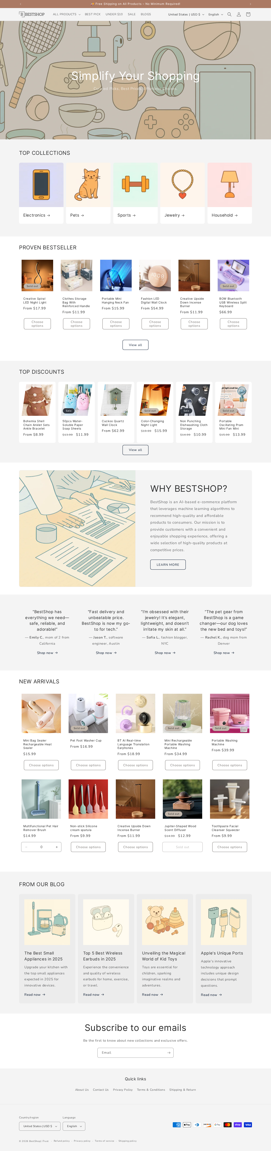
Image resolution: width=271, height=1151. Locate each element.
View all (135, 345)
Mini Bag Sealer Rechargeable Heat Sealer (37, 744)
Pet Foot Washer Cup (86, 740)
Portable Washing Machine (225, 742)
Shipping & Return (182, 1090)
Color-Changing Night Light (152, 423)
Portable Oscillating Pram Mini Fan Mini (231, 424)
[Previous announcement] (20, 4)
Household (222, 215)
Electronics (34, 215)
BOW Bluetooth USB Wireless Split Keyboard (233, 302)
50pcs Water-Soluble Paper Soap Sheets (72, 424)
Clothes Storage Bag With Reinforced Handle (76, 302)
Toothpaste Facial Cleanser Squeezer (226, 828)
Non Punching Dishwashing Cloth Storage (194, 424)
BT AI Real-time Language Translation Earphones (134, 744)
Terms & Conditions (151, 1090)
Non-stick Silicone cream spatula (83, 828)
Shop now (45, 653)
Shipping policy (128, 1141)
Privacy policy (82, 1141)
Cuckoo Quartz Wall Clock (113, 423)
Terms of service (104, 1141)
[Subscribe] (168, 1053)
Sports (124, 215)
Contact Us (101, 1090)
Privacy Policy (123, 1090)
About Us (82, 1090)
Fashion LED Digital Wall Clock (154, 300)
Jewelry (172, 215)
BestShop (34, 1141)
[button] (66, 14)
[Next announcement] (250, 4)
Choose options (37, 324)
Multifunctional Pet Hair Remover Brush (40, 828)
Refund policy (62, 1141)
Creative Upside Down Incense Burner (192, 302)
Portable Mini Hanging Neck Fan (115, 300)
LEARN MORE (168, 564)
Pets (74, 215)
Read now (32, 994)
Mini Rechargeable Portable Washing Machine (178, 744)
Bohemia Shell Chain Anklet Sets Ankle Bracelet (36, 424)
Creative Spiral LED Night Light (34, 300)
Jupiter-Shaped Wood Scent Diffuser (180, 828)
